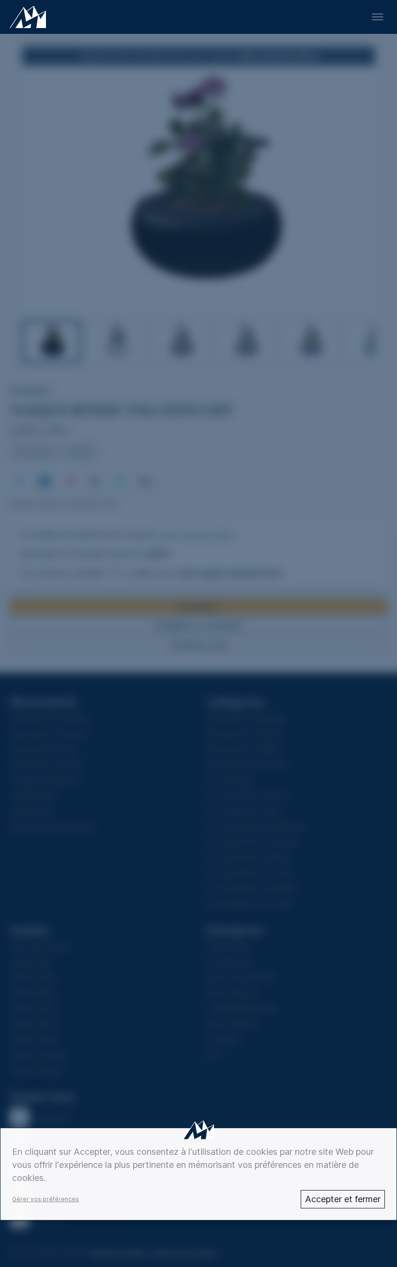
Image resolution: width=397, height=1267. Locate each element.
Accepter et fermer (343, 1199)
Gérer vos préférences (45, 1199)
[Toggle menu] (377, 17)
